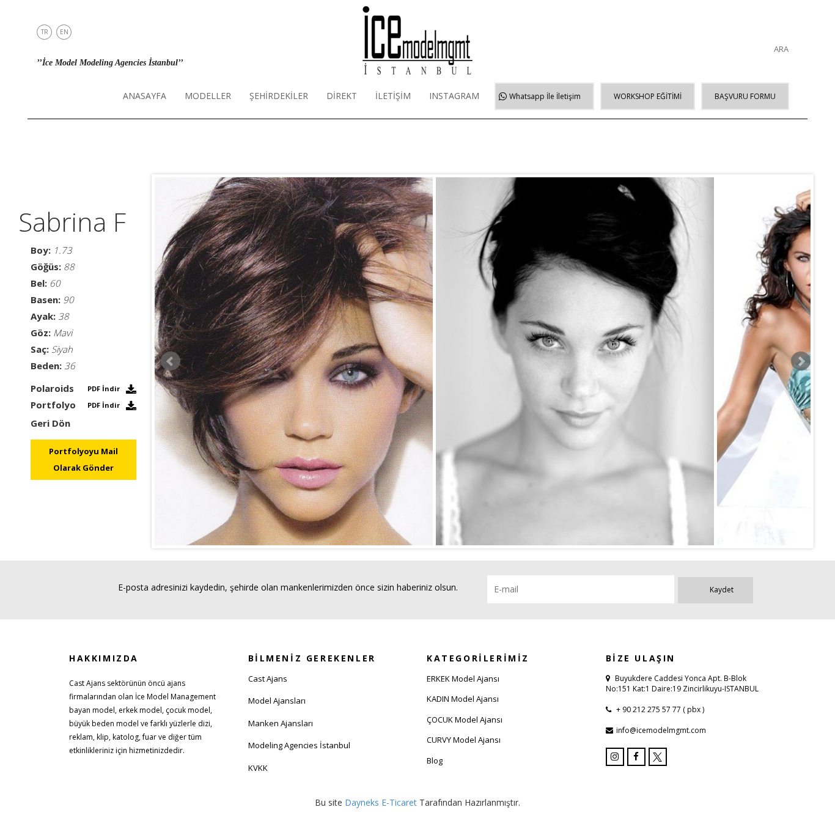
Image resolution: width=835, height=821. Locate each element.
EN (64, 32)
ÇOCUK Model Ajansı (464, 719)
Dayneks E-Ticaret (381, 802)
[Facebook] (636, 757)
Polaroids (52, 388)
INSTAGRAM (454, 95)
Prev (170, 361)
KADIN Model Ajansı (463, 698)
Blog (435, 760)
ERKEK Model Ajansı (463, 678)
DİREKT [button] (341, 95)
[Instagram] (615, 757)
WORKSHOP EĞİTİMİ (648, 96)
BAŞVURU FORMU (745, 96)
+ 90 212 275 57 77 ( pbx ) (659, 709)
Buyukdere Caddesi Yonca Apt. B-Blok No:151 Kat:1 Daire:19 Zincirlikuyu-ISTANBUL (682, 683)
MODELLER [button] (208, 95)
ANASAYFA (144, 95)
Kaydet (722, 589)
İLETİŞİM (393, 95)
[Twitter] (658, 757)
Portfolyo (53, 405)
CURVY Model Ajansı (464, 739)
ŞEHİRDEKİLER (278, 95)
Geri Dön (50, 423)
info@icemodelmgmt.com (661, 730)
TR (44, 32)
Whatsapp (545, 96)
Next (801, 361)
